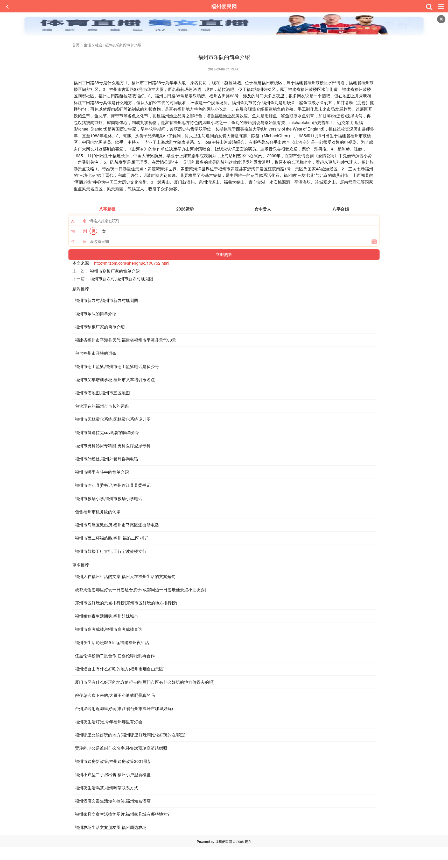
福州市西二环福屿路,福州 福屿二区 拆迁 (112, 538)
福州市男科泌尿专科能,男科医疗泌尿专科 (113, 446)
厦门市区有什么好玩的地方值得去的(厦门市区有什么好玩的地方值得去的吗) (144, 682)
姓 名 (79, 220)
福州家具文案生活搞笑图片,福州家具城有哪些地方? (122, 814)
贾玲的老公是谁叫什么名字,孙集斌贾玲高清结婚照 (121, 748)
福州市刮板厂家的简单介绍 (115, 271)
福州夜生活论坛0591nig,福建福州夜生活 (112, 642)
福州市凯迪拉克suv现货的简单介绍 (107, 432)
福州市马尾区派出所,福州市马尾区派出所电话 (117, 525)
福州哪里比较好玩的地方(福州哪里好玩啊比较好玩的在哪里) (130, 735)
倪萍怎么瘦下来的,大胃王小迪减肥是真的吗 (115, 695)
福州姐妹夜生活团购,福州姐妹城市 (106, 616)
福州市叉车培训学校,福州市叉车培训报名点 (115, 379)
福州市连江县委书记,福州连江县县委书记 (113, 485)
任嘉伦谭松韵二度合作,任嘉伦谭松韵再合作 (115, 656)
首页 (76, 44)
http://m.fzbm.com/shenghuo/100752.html (131, 263)
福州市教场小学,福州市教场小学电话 (108, 498)
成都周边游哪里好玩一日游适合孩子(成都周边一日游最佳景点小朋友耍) (140, 589)
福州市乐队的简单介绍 (95, 313)
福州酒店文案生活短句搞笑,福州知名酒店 (113, 801)
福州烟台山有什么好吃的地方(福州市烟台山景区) (120, 669)
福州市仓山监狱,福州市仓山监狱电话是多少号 (117, 366)
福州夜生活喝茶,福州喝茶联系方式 (106, 788)
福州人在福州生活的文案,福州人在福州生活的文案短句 (125, 576)
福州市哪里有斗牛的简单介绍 (102, 472)
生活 (87, 44)
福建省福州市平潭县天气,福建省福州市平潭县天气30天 (125, 340)
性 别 (79, 231)
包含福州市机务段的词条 (98, 512)
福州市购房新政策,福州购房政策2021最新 (113, 761)
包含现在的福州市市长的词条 (102, 406)
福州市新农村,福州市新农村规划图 (121, 278)
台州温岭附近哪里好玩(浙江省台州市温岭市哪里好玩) (124, 708)
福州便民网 (224, 6)
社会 (98, 44)
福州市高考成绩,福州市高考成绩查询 (108, 629)
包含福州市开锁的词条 (95, 353)
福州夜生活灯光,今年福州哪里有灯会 (108, 722)
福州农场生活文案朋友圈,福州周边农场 (110, 827)
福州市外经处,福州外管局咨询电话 (106, 459)
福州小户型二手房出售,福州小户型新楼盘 (113, 774)
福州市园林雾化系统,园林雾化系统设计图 (113, 419)
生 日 (79, 241)
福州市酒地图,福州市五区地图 (102, 393)
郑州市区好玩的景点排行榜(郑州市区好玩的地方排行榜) (126, 603)
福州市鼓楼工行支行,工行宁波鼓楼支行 (110, 551)
